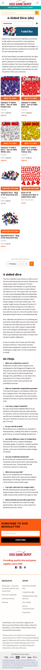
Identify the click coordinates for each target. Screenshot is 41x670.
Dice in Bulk (26, 602)
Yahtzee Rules (26, 628)
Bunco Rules (24, 625)
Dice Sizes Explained (9, 595)
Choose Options (10, 188)
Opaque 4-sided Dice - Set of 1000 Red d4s (29, 105)
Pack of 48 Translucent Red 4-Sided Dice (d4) (30, 195)
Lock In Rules (15, 628)
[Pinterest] (25, 567)
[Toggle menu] (3, 3)
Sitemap (5, 602)
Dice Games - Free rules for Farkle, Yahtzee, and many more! (10, 588)
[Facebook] (16, 567)
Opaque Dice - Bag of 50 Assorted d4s (9, 194)
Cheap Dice (26, 612)
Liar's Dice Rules (18, 622)
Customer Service (8, 598)
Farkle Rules (6, 622)
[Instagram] (20, 567)
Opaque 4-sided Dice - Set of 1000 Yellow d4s (29, 150)
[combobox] (20, 13)
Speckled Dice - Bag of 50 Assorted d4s (10, 237)
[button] (37, 23)
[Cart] (38, 3)
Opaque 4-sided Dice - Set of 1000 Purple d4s (9, 105)
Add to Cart (10, 98)
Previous (12, 264)
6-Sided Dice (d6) (28, 592)
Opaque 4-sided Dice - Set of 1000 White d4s (9, 150)
